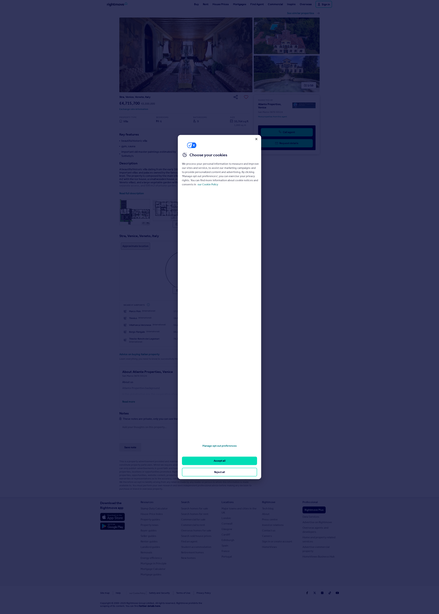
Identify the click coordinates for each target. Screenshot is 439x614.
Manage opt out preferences (219, 445)
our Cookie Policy (208, 184)
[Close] (256, 139)
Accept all (220, 460)
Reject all (219, 472)
